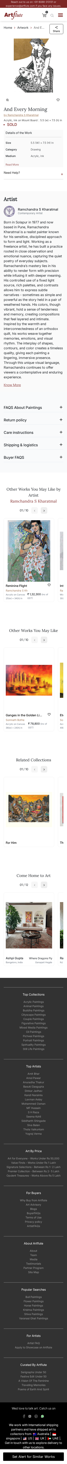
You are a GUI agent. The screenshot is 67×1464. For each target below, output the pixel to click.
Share (56, 31)
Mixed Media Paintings (33, 1027)
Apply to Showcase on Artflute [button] (33, 1347)
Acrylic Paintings (33, 1001)
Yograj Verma (33, 1133)
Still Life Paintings (33, 1048)
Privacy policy (33, 1221)
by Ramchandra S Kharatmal (21, 115)
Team (33, 1255)
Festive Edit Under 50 (33, 1376)
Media (33, 1259)
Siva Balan (33, 1125)
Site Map (33, 1272)
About (33, 1250)
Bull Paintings (33, 1296)
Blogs (33, 1208)
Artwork (22, 27)
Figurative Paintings (34, 1023)
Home (8, 27)
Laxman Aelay (33, 1099)
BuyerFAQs (33, 1213)
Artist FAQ (33, 1343)
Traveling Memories (33, 1385)
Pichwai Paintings (33, 1036)
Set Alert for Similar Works (33, 1457)
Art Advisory (33, 1204)
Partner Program (33, 1267)
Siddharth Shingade (33, 1120)
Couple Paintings (33, 1018)
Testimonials (33, 1263)
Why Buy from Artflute (33, 1200)
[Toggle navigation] (60, 15)
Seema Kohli (33, 1116)
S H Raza (33, 1112)
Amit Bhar (33, 1073)
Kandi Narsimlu (33, 1095)
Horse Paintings (33, 1305)
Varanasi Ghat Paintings (33, 1318)
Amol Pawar (33, 1078)
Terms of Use (33, 1217)
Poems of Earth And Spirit (33, 1389)
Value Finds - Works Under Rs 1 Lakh (33, 1162)
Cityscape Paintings (33, 1014)
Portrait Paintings (33, 1040)
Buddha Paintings (33, 1010)
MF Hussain (33, 1107)
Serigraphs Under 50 (33, 1372)
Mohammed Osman (33, 1103)
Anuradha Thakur (33, 1082)
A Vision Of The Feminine (33, 1380)
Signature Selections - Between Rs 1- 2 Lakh (33, 1167)
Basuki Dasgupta (33, 1086)
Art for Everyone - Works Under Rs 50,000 (33, 1158)
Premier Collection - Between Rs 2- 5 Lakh (33, 1171)
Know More (12, 385)
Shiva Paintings (33, 1314)
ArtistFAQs (33, 1226)
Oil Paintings (33, 1031)
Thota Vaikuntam (33, 1129)
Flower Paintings (34, 1301)
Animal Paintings (33, 1006)
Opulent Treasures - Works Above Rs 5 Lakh (33, 1175)
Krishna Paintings (33, 1309)
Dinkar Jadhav (33, 1090)
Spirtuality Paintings (33, 1044)
